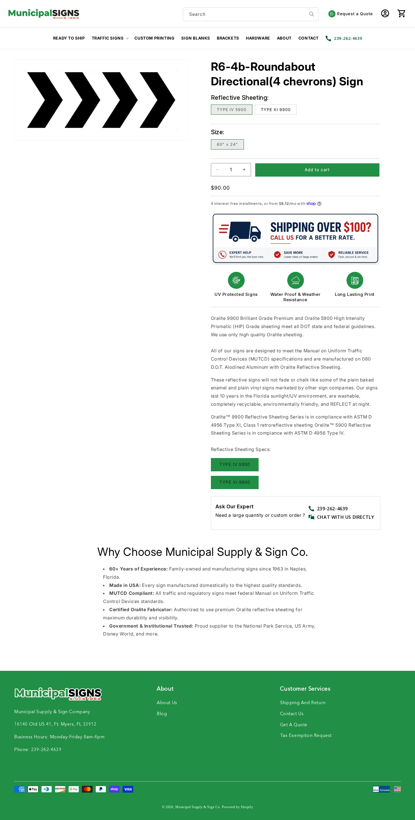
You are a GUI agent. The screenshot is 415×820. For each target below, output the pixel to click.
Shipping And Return (303, 703)
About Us (167, 703)
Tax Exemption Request (306, 736)
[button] (401, 14)
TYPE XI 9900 (276, 109)
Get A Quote (294, 725)
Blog (162, 714)
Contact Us (292, 714)
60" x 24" (227, 144)
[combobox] (251, 14)
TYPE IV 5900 (231, 109)
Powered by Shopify (237, 807)
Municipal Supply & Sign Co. (198, 807)
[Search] (311, 14)
